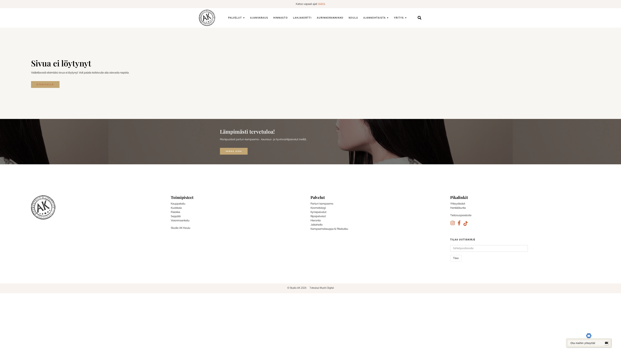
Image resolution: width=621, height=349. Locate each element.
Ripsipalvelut (318, 216)
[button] (419, 18)
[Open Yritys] (406, 18)
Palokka (175, 212)
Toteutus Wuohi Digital (322, 287)
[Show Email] (606, 343)
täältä (321, 3)
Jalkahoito (316, 224)
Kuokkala (176, 207)
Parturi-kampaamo (321, 203)
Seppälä (176, 216)
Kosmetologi (318, 207)
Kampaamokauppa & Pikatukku (329, 228)
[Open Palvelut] (244, 18)
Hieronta (315, 220)
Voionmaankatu (180, 220)
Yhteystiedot (457, 203)
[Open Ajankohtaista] (388, 18)
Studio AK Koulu (180, 227)
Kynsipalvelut (318, 212)
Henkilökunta (458, 207)
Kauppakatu (178, 203)
